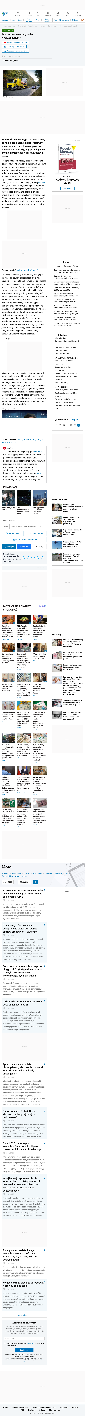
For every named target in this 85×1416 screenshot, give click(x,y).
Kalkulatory (64, 335)
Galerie (67, 862)
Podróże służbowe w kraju (65, 402)
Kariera (75, 1396)
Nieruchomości (64, 20)
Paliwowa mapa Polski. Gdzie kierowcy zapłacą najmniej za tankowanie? (66, 301)
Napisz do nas (38, 524)
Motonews (5, 862)
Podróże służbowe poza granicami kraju (68, 406)
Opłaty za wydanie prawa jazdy (67, 390)
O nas (5, 1396)
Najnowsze (69, 266)
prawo (39, 464)
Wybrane (78, 266)
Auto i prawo (37, 862)
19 (65, 425)
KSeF (82, 20)
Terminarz (64, 419)
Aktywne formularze (69, 357)
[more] (40, 517)
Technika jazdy (33, 26)
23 (80, 425)
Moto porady (22, 26)
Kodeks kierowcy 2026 (69, 181)
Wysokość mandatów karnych (67, 399)
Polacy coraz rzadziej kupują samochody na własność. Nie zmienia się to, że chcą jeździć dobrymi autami (66, 318)
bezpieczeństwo (30, 517)
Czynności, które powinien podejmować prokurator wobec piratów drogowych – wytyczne (66, 277)
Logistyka (48, 862)
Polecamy (58, 634)
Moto (55, 20)
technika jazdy (16, 517)
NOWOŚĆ (68, 177)
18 (61, 425)
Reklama (42, 1399)
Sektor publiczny (29, 20)
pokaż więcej (23, 1304)
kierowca (24, 179)
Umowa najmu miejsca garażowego (64, 368)
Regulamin (64, 1396)
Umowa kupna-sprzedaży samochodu (65, 362)
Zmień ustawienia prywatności (44, 1396)
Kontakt (31, 1399)
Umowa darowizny (63, 382)
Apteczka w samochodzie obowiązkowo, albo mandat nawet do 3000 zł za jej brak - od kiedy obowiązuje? (67, 295)
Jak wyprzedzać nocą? (27, 263)
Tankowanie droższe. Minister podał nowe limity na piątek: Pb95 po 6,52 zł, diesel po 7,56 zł (68, 271)
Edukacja (75, 20)
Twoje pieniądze (47, 20)
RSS (22, 1399)
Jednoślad (58, 862)
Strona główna (6, 26)
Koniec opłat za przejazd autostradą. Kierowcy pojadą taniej (68, 324)
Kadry (14, 20)
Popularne (60, 266)
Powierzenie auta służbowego (67, 373)
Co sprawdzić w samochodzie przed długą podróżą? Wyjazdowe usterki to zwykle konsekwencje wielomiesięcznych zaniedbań (68, 283)
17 (58, 425)
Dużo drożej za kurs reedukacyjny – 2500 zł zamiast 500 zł (68, 289)
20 (69, 425)
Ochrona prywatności (20, 1396)
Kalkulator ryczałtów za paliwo (67, 347)
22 (76, 425)
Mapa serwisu (54, 1399)
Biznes (20, 20)
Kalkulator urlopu (62, 350)
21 (72, 425)
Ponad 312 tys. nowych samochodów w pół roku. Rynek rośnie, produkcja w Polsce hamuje (68, 307)
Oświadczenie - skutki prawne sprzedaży (67, 377)
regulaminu (29, 1332)
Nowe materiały (60, 499)
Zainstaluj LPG (7, 865)
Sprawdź (69, 188)
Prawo (38, 20)
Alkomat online (61, 338)
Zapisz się (24, 1339)
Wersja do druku (15, 524)
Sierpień (76, 419)
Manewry (43, 26)
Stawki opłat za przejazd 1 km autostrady (67, 394)
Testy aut (27, 862)
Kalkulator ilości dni (63, 353)
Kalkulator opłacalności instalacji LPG (68, 342)
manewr (5, 517)
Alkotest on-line (21, 865)
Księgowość (5, 20)
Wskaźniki (64, 386)
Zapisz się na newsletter (28, 531)
